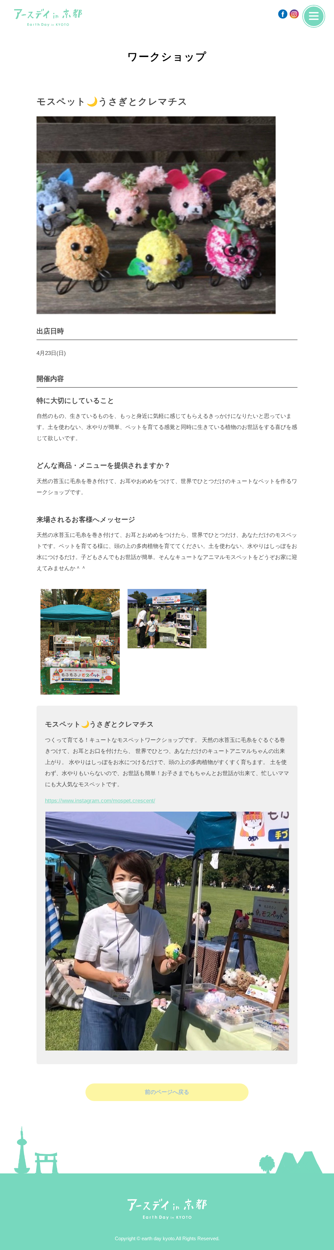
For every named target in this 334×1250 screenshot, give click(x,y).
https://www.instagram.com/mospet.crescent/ (100, 801)
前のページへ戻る (167, 1092)
